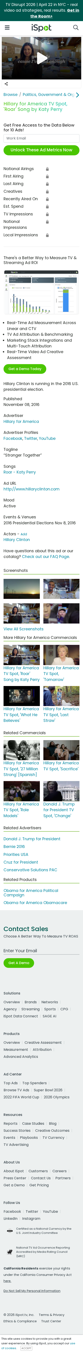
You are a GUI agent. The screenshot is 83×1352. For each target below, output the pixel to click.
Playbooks (29, 1137)
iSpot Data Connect (21, 1016)
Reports (10, 1123)
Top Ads (11, 1083)
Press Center (15, 1178)
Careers (59, 1171)
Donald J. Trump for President (32, 839)
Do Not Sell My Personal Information (32, 1291)
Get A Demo (18, 962)
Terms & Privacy (51, 1315)
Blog (52, 1123)
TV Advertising (16, 1144)
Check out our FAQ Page (45, 556)
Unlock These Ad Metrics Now (41, 150)
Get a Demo (14, 1185)
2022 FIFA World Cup (21, 1097)
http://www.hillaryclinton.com (32, 489)
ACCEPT (26, 1348)
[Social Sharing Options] (6, 83)
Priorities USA (16, 854)
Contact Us (41, 1178)
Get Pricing (39, 1185)
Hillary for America (21, 421)
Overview (12, 1002)
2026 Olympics (56, 1097)
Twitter (30, 438)
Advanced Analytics (21, 1056)
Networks (49, 1002)
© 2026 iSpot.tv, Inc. (19, 1315)
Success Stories (17, 1130)
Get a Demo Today (24, 368)
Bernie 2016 (14, 846)
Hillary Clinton (17, 539)
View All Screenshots (24, 629)
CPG (64, 1009)
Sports (50, 1009)
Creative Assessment (43, 1042)
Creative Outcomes (52, 1130)
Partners (63, 1178)
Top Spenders (34, 1083)
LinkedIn (10, 1218)
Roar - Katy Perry (20, 472)
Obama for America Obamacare (35, 902)
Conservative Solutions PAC (30, 870)
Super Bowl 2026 (48, 1090)
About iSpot (14, 1171)
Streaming (30, 1009)
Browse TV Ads (16, 1090)
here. (7, 1281)
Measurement (16, 1049)
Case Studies (33, 1123)
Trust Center (51, 1321)
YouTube (47, 438)
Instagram (31, 1218)
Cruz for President (21, 862)
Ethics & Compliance (20, 1321)
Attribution (42, 1049)
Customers (38, 1171)
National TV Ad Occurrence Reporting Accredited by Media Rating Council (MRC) (43, 1252)
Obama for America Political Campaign (31, 892)
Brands (31, 1002)
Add (24, 534)
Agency (10, 1009)
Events (9, 1137)
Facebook (13, 438)
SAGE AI (49, 1016)
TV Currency (53, 1137)
